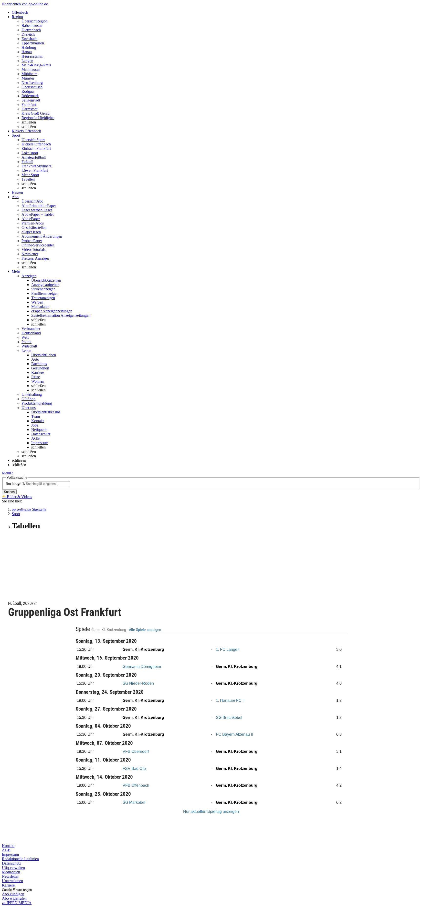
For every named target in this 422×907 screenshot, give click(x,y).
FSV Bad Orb (134, 768)
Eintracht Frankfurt (36, 148)
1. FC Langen (228, 649)
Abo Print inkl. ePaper (38, 206)
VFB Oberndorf (136, 751)
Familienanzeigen (44, 293)
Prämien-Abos (32, 223)
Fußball (27, 162)
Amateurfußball (33, 157)
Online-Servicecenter (37, 245)
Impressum (39, 443)
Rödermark (30, 96)
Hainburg (28, 47)
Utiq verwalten (13, 868)
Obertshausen (31, 87)
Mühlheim (29, 74)
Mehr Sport (30, 175)
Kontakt (37, 421)
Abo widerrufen (14, 898)
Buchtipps (39, 364)
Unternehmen (12, 881)
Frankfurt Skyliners (36, 166)
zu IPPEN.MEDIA (17, 903)
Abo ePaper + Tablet (37, 214)
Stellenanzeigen (43, 289)
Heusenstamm (32, 56)
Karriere (37, 372)
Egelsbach (29, 39)
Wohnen (37, 381)
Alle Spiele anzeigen (145, 630)
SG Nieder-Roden (138, 683)
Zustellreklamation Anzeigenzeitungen (60, 315)
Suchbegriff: (15, 483)
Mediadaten (40, 307)
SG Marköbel (134, 802)
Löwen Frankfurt (34, 170)
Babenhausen (31, 25)
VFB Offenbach (136, 785)
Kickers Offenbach (36, 144)
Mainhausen (30, 69)
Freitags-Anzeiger (35, 258)
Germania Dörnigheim (142, 666)
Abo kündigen (13, 894)
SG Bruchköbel (229, 717)
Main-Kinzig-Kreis (36, 65)
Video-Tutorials (33, 249)
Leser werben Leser (36, 210)
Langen (27, 61)
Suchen (9, 492)
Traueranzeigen (43, 298)
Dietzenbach (31, 30)
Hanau (26, 52)
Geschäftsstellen (33, 227)
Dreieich (28, 34)
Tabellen (28, 179)
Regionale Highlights (37, 118)
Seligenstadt (30, 100)
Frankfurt (28, 104)
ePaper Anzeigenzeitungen (51, 311)
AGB (35, 438)
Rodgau (27, 91)
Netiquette (39, 430)
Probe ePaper (31, 241)
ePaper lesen (31, 232)
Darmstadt (29, 109)
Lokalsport (29, 153)
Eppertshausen (32, 43)
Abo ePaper (30, 219)
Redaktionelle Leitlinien (20, 859)
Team (35, 416)
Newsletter (29, 254)
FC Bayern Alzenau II (234, 734)
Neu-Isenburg (32, 83)
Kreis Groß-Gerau (35, 113)
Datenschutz (40, 434)
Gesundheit (40, 368)
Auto (35, 359)
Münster (27, 78)
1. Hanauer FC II (230, 700)
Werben (37, 302)
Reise (35, 377)
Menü (6, 473)
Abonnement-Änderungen (41, 236)
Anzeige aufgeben (45, 285)
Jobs (34, 425)
